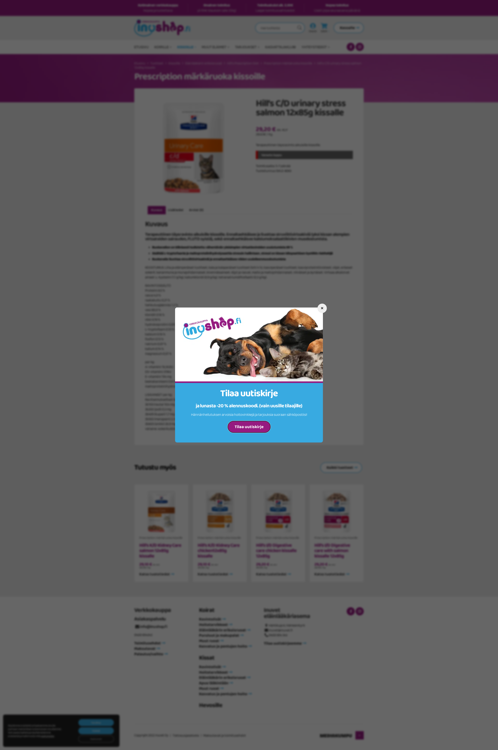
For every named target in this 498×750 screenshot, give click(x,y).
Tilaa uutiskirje (249, 426)
